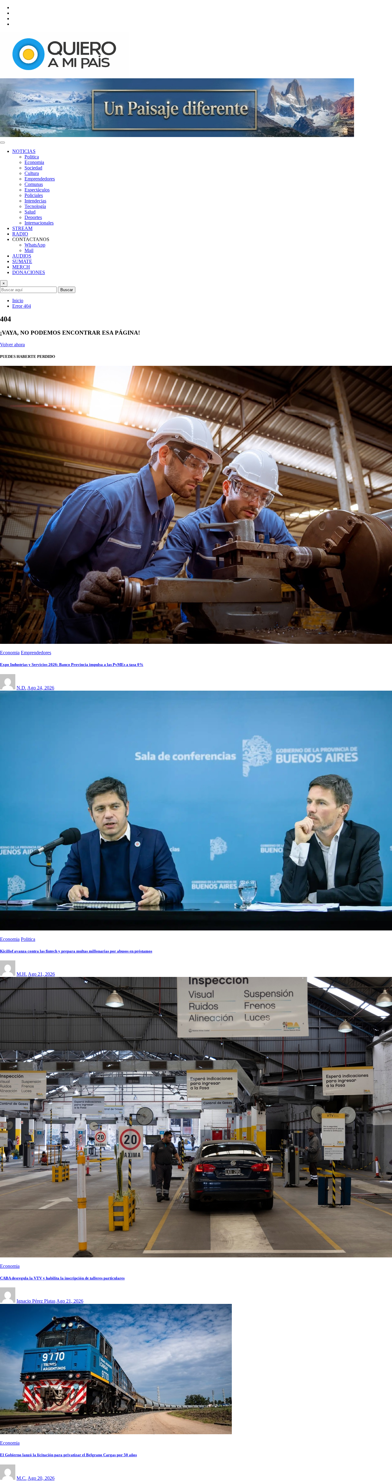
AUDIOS (21, 255)
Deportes (33, 217)
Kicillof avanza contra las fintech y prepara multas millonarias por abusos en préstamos (76, 951)
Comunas (33, 184)
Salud (30, 211)
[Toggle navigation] (2, 142)
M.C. (22, 1478)
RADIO (20, 233)
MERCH (21, 266)
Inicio (17, 300)
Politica (31, 156)
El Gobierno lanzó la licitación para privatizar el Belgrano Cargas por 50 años (68, 1455)
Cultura (31, 173)
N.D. (21, 687)
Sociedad (33, 167)
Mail (28, 250)
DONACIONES (28, 272)
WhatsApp (34, 244)
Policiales (33, 195)
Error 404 (21, 306)
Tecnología (35, 206)
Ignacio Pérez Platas (36, 1301)
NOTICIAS (24, 151)
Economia (34, 162)
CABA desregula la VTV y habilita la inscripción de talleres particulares (62, 1278)
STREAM (22, 228)
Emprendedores (39, 178)
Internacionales (39, 222)
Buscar (66, 290)
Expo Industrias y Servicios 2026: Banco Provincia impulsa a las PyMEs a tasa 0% (71, 664)
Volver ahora (12, 344)
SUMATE (22, 261)
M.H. (22, 974)
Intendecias (35, 200)
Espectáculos (37, 189)
